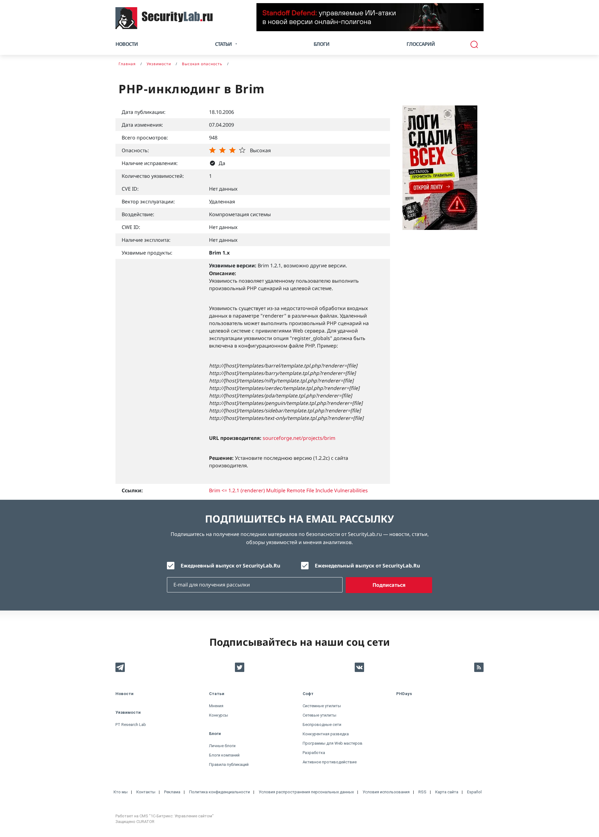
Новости (126, 44)
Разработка (314, 752)
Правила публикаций (229, 764)
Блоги (321, 44)
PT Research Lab (130, 724)
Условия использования (386, 792)
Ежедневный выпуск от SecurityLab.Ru (230, 565)
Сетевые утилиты (319, 715)
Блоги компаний (224, 755)
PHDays (404, 693)
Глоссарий (421, 44)
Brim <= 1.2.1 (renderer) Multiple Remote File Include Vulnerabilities (288, 490)
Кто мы (121, 792)
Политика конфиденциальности (219, 792)
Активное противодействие (330, 762)
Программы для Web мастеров (333, 743)
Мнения (216, 705)
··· (477, 9)
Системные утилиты (322, 705)
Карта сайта (446, 792)
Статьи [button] (223, 44)
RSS (422, 792)
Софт (308, 693)
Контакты (145, 792)
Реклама (172, 792)
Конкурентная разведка (326, 734)
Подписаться (389, 585)
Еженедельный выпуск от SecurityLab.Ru (367, 565)
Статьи (216, 693)
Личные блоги (222, 745)
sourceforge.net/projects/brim (299, 438)
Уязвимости (128, 712)
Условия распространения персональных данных (306, 792)
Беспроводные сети (322, 724)
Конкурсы (218, 715)
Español (474, 792)
